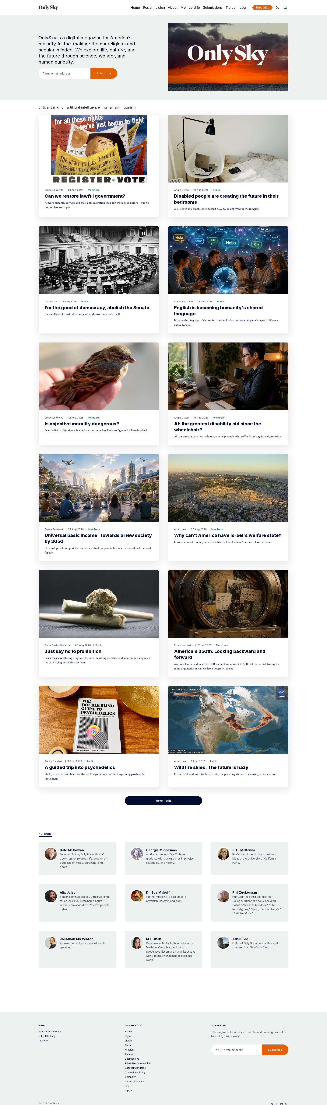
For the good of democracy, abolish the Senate (97, 307)
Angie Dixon (181, 190)
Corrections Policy (135, 1072)
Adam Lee (51, 301)
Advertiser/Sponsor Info (138, 1063)
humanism (111, 107)
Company (130, 1076)
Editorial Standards (135, 1067)
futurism (129, 107)
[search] (285, 8)
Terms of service (134, 1081)
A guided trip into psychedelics (80, 767)
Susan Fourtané (183, 301)
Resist (147, 7)
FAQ (127, 1086)
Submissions (213, 7)
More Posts (164, 800)
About (173, 7)
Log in (244, 7)
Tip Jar (231, 7)
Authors (45, 833)
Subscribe (262, 7)
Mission (129, 1049)
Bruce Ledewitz (54, 190)
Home (135, 7)
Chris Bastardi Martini (58, 645)
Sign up (129, 1031)
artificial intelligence (83, 107)
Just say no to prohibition (73, 651)
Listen (160, 7)
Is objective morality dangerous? (82, 423)
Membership (190, 7)
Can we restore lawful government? (85, 196)
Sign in (128, 1036)
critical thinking (51, 107)
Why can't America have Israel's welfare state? (227, 535)
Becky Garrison (54, 761)
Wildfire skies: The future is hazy (211, 767)
